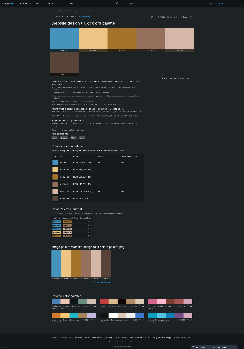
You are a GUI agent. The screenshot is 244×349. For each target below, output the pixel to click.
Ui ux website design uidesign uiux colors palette (65, 321)
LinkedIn (132, 342)
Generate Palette (215, 4)
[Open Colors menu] (43, 3)
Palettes (23, 3)
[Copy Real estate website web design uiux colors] (139, 320)
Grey (82, 138)
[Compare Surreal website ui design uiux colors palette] (191, 306)
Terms (131, 338)
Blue (55, 138)
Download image (103, 282)
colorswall (85, 17)
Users (117, 338)
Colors (8, 3)
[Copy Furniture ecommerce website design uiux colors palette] (91, 306)
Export (185, 17)
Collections (78, 338)
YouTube (118, 342)
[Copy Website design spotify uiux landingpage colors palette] (187, 320)
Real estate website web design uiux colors (114, 321)
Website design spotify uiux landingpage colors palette (158, 321)
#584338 (55, 197)
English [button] (130, 4)
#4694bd (55, 160)
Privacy (123, 338)
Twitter (111, 342)
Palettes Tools (66, 338)
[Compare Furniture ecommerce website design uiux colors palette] (95, 306)
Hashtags (109, 338)
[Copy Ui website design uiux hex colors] (139, 306)
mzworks (187, 338)
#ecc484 (55, 168)
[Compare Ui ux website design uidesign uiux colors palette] (95, 320)
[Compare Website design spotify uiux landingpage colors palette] (191, 320)
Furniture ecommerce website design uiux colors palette (66, 307)
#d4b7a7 (55, 189)
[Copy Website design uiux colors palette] (60, 126)
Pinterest (125, 342)
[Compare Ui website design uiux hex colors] (143, 306)
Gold (73, 138)
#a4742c (55, 175)
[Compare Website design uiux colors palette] (191, 17)
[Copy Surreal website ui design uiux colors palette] (187, 306)
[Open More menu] (30, 3)
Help (147, 338)
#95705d (55, 182)
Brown (64, 138)
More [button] (50, 3)
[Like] (151, 17)
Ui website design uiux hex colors (113, 306)
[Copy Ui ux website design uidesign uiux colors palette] (91, 320)
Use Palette (173, 17)
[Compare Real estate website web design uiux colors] (143, 320)
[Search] (117, 3)
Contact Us (139, 338)
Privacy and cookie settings (161, 338)
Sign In (164, 78)
